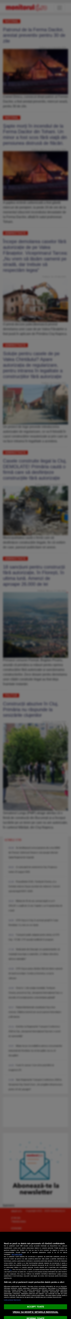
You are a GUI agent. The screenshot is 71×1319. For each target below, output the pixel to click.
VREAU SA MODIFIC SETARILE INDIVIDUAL (35, 1312)
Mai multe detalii (17, 1254)
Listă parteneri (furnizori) (12, 1300)
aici (10, 1269)
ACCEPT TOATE (35, 1306)
